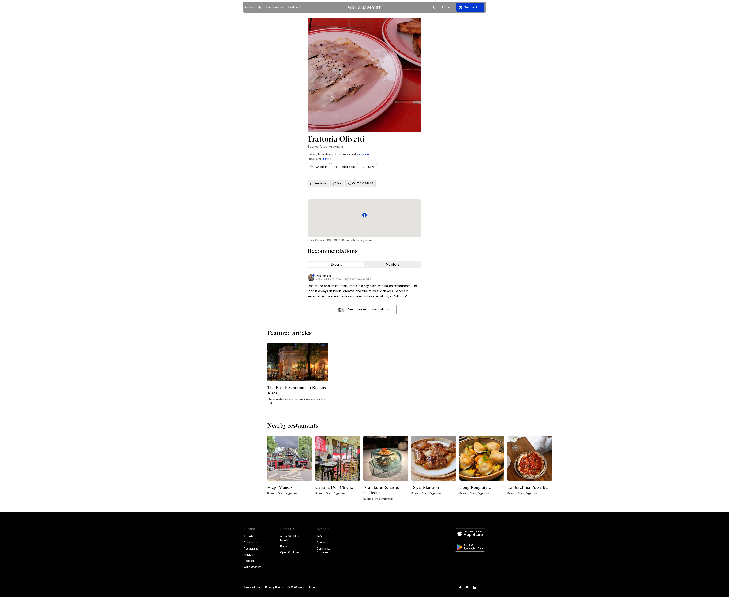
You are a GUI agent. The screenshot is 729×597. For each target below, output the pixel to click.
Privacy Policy (274, 587)
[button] (253, 7)
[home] (364, 7)
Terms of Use (252, 587)
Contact (321, 542)
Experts (248, 536)
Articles (248, 554)
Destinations (251, 542)
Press (283, 546)
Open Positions (289, 552)
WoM (252, 566)
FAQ (319, 536)
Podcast (249, 560)
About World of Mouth (289, 538)
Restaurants (251, 548)
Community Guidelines (323, 550)
